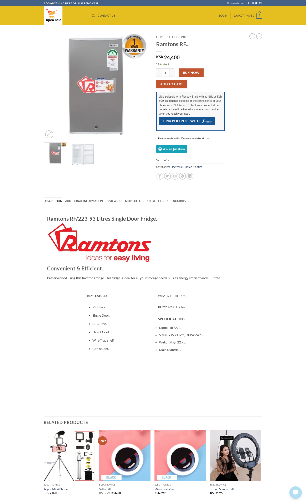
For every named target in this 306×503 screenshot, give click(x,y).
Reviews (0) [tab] (114, 201)
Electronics (178, 37)
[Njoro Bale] (64, 15)
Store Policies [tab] (158, 201)
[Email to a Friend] (175, 176)
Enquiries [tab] (179, 201)
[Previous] (51, 86)
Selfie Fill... (106, 489)
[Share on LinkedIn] (190, 176)
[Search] (93, 16)
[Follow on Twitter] (256, 3)
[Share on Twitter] (167, 176)
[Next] (142, 86)
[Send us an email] (260, 3)
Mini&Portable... (165, 489)
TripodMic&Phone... (57, 489)
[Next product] (252, 36)
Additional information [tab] (84, 201)
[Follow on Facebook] (248, 3)
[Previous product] (259, 36)
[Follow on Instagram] (252, 3)
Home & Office (193, 166)
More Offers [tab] (134, 201)
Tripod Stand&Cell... (223, 489)
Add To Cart (171, 84)
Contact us (106, 15)
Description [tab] (53, 201)
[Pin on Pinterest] (182, 176)
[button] (235, 3)
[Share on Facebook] (160, 176)
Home (160, 37)
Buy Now (191, 72)
